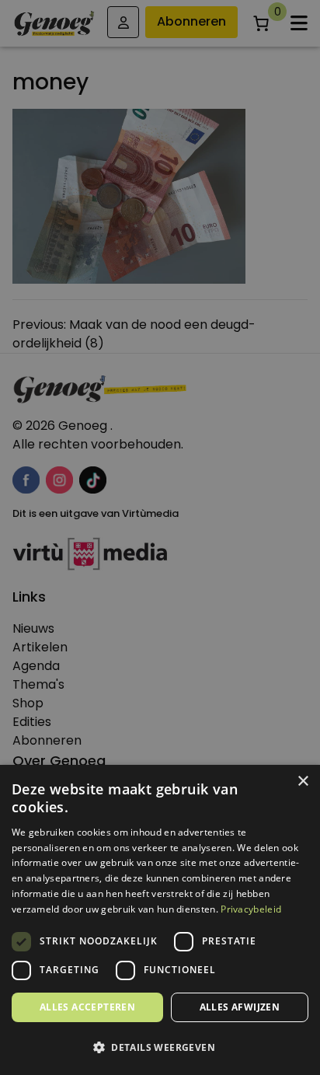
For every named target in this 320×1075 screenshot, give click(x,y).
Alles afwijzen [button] (240, 1007)
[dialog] (160, 537)
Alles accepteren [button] (87, 1007)
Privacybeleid (251, 909)
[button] (160, 1047)
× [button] (302, 781)
